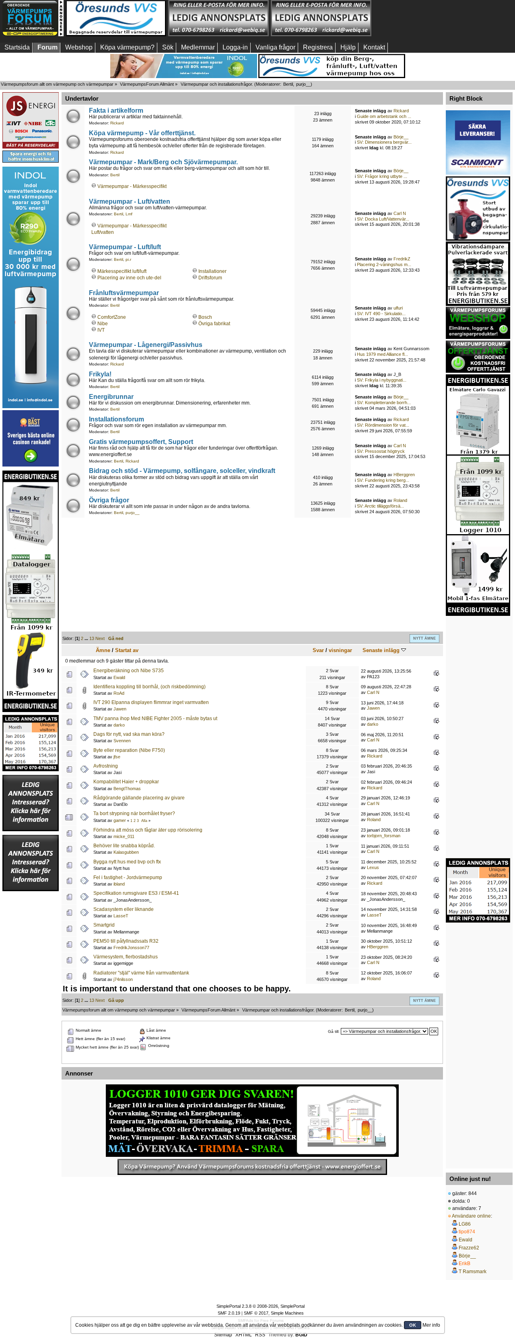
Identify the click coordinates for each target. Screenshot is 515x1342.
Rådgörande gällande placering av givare (139, 798)
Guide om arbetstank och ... (384, 116)
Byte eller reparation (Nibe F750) (129, 750)
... (86, 638)
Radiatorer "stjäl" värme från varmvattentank (141, 973)
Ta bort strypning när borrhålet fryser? (134, 813)
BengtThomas (127, 788)
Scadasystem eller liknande (123, 909)
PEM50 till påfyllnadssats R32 (126, 941)
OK (412, 1325)
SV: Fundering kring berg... (383, 480)
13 (91, 638)
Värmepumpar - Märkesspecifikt (132, 186)
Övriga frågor (109, 500)
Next (100, 638)
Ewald (119, 677)
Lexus (373, 867)
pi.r (128, 259)
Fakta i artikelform (116, 110)
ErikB (464, 1263)
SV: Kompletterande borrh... (384, 402)
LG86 (465, 1224)
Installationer (212, 271)
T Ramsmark (472, 1271)
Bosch (205, 317)
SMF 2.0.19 (229, 1313)
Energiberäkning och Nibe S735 (128, 670)
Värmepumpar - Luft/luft (125, 246)
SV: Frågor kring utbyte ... (382, 176)
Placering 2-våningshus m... (384, 264)
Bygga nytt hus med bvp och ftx (127, 862)
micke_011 (123, 836)
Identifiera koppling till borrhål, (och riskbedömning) (149, 687)
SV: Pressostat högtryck (381, 451)
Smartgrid (104, 925)
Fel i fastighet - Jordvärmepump (127, 877)
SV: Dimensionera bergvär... (384, 142)
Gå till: (334, 1031)
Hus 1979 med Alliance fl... (382, 354)
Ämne (103, 650)
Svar (318, 650)
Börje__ (400, 136)
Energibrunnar (111, 396)
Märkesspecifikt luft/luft (121, 271)
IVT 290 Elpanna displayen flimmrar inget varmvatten (151, 702)
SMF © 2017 (256, 1313)
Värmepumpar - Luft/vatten (129, 201)
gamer (119, 820)
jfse (116, 756)
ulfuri (398, 308)
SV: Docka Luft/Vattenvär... (383, 219)
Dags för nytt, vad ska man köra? (129, 734)
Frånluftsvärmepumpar (124, 292)
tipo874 (467, 1232)
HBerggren (404, 474)
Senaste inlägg (382, 650)
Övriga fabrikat (214, 323)
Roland (400, 500)
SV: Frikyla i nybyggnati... (381, 380)
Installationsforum (116, 419)
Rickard (117, 123)
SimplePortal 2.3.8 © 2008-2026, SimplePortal (260, 1306)
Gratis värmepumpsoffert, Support (141, 441)
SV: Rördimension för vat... (383, 425)
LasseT (120, 915)
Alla (144, 821)
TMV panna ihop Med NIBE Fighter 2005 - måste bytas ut (155, 718)
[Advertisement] (423, 18)
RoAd (118, 693)
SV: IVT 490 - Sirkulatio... (381, 313)
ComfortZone (111, 317)
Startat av (126, 650)
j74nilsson (123, 979)
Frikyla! (100, 374)
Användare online (471, 1216)
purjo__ (303, 84)
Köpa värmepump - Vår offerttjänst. (142, 132)
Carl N (399, 213)
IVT (101, 330)
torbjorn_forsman (383, 835)
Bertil (288, 84)
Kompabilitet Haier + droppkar (126, 782)
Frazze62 (469, 1248)
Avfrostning (105, 766)
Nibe (102, 323)
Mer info (431, 1325)
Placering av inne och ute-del (129, 278)
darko (119, 725)
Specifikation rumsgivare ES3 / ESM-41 (136, 893)
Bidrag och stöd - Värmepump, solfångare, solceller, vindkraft (182, 470)
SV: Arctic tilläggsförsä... (380, 506)
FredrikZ (401, 258)
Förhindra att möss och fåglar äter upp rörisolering (147, 830)
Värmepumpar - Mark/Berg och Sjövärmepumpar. (163, 161)
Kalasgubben (126, 852)
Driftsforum (210, 278)
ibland (119, 884)
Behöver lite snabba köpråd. (124, 846)
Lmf (129, 214)
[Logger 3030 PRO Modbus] (252, 1120)
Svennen (122, 740)
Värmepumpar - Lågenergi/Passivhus (145, 344)
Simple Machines (287, 1313)
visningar (340, 650)
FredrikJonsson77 (131, 947)
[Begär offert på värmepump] (252, 1167)
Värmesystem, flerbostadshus (125, 957)
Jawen (119, 708)
